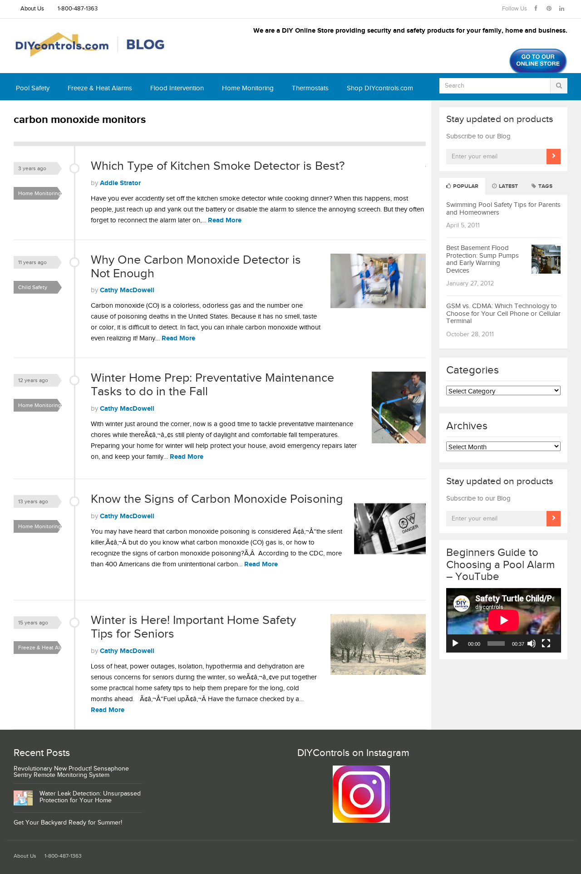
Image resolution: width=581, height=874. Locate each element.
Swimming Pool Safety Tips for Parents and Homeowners (503, 208)
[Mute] (531, 643)
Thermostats (310, 88)
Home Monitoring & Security (42, 195)
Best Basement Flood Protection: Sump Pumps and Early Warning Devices (482, 259)
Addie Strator (120, 183)
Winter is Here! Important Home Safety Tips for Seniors (193, 627)
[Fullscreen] (546, 643)
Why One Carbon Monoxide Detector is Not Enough (196, 267)
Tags (544, 186)
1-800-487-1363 (78, 8)
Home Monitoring (248, 88)
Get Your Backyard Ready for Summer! (68, 822)
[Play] (455, 643)
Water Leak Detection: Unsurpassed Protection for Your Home (90, 797)
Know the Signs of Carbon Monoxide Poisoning (217, 499)
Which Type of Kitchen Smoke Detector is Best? (218, 166)
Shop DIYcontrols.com (380, 88)
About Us (32, 8)
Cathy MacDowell (127, 290)
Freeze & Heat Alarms (100, 88)
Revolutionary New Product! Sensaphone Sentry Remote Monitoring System (71, 772)
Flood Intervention (177, 88)
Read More (224, 220)
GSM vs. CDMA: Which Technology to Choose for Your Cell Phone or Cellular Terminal (503, 313)
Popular (465, 186)
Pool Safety (32, 88)
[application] (503, 620)
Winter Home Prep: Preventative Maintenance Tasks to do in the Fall (212, 385)
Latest (507, 186)
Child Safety (32, 287)
